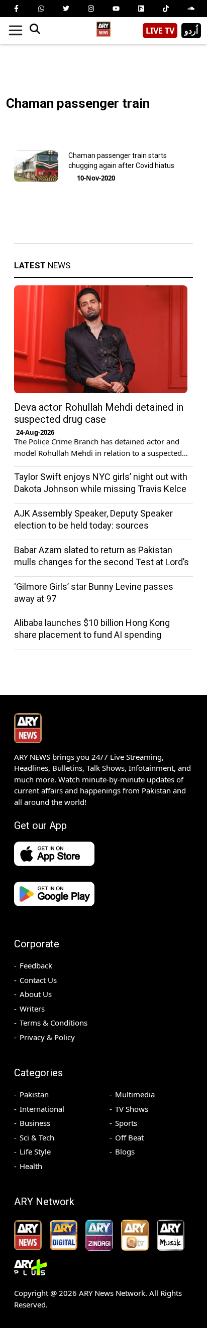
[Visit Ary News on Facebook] (16, 8)
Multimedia (135, 1094)
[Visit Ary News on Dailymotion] (141, 8)
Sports (126, 1123)
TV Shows (131, 1109)
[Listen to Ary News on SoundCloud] (191, 8)
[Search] (34, 30)
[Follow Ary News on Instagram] (91, 8)
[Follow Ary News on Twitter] (66, 8)
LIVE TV (160, 30)
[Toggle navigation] (15, 30)
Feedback (36, 965)
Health (31, 1166)
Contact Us (38, 980)
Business (35, 1123)
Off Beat (129, 1137)
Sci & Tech (37, 1137)
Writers (32, 1009)
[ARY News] (103, 27)
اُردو (191, 30)
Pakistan (34, 1094)
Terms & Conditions (53, 1023)
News (42, 265)
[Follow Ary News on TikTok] (166, 8)
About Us (36, 994)
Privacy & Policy (47, 1037)
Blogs (125, 1151)
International (42, 1109)
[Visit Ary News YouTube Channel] (116, 8)
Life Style (35, 1151)
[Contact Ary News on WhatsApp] (41, 8)
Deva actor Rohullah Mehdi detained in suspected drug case (98, 413)
